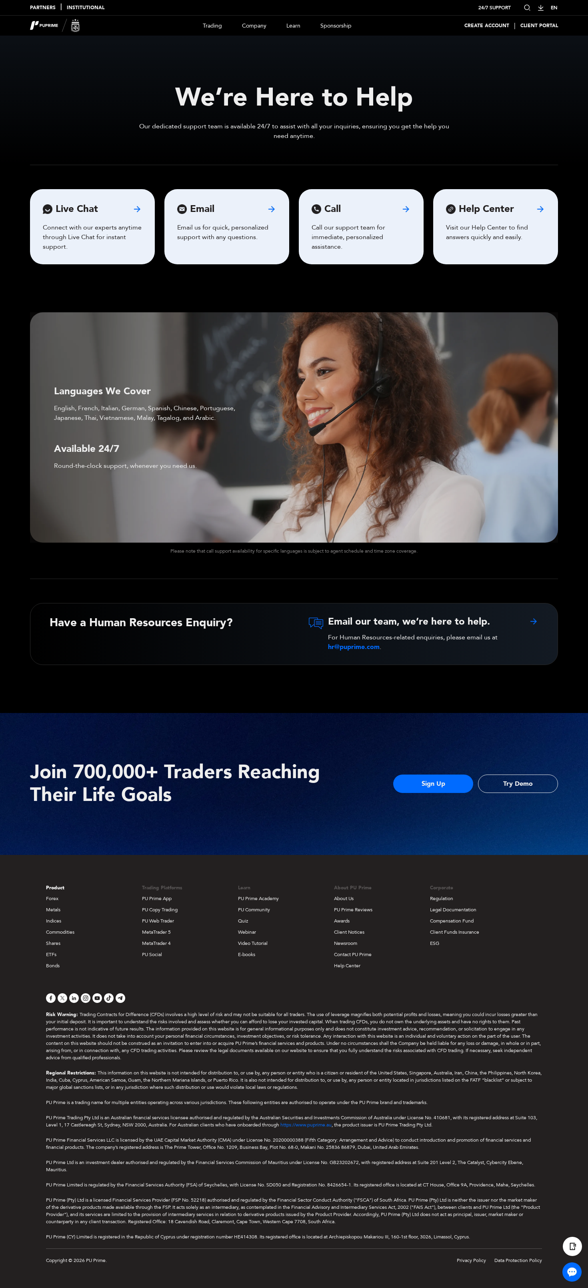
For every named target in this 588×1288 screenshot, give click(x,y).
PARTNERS (43, 7)
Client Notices (349, 932)
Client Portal (539, 25)
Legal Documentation (453, 910)
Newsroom (345, 943)
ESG (434, 943)
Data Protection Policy (518, 1260)
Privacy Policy (471, 1260)
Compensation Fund (452, 921)
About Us (344, 898)
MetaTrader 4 (156, 943)
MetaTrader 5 (156, 932)
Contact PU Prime (353, 954)
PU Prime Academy (258, 898)
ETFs (51, 954)
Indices (53, 921)
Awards (342, 921)
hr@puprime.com (354, 647)
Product (55, 888)
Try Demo (518, 783)
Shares (53, 943)
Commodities (60, 932)
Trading (212, 26)
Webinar (247, 932)
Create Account (486, 25)
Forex (52, 898)
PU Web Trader (158, 921)
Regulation (441, 898)
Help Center (347, 966)
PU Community (254, 910)
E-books (246, 954)
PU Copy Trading (160, 910)
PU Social (152, 954)
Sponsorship (336, 26)
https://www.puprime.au (306, 1125)
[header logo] (55, 25)
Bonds (53, 966)
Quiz (243, 921)
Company (254, 26)
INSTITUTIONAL (85, 7)
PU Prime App (157, 898)
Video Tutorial (253, 943)
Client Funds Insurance (454, 932)
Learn (293, 26)
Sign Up (433, 783)
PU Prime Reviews (353, 910)
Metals (53, 910)
